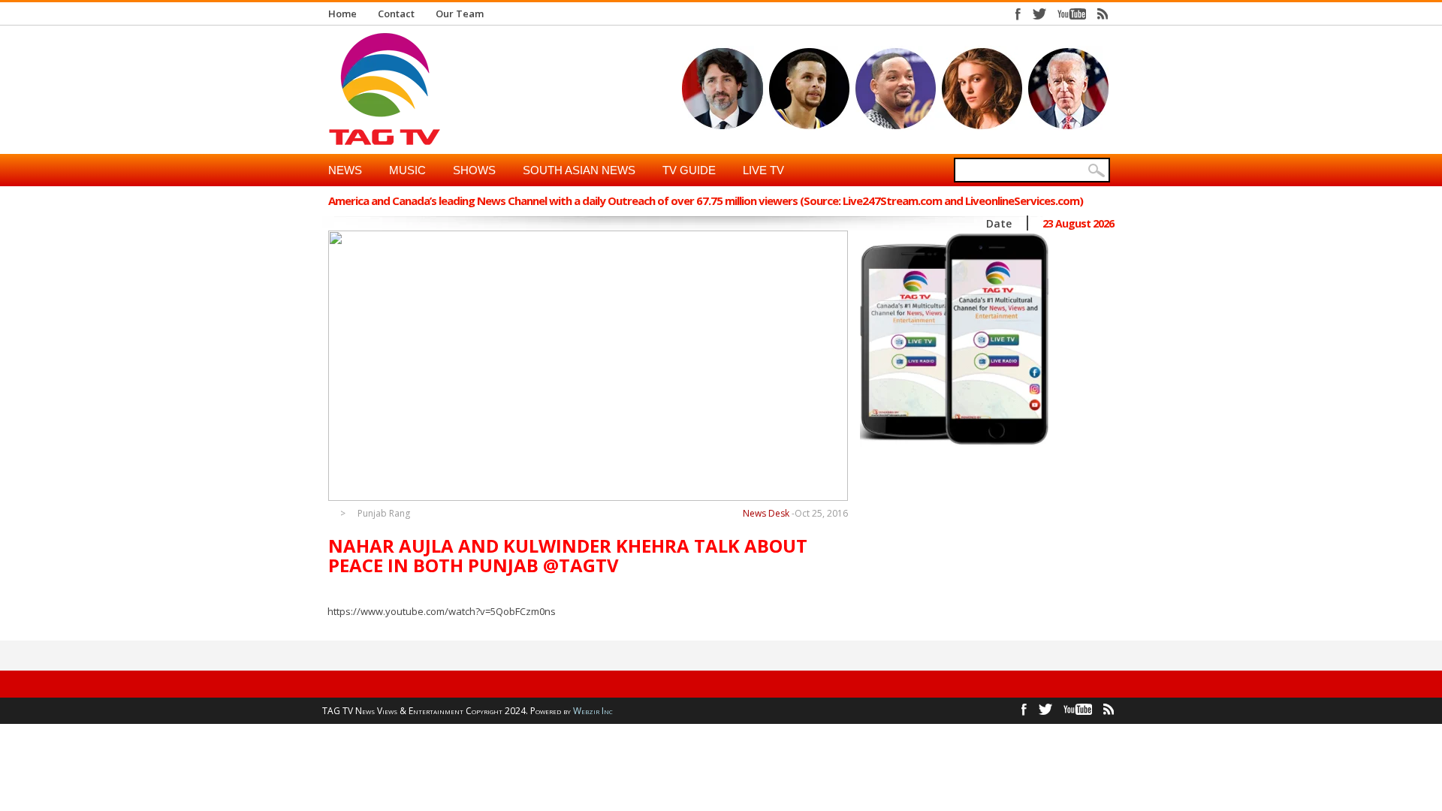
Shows (474, 170)
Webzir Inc (593, 710)
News (345, 170)
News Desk (766, 513)
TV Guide (689, 170)
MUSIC (407, 170)
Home (342, 13)
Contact (396, 13)
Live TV (763, 170)
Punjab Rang (383, 513)
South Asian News (579, 170)
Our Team (460, 13)
